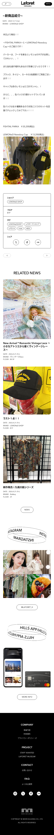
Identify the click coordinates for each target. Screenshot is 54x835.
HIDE (28, 228)
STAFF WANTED (27, 752)
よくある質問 (27, 784)
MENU (48, 4)
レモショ (12, 228)
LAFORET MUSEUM (27, 756)
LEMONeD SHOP (15, 202)
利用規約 (27, 734)
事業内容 (27, 730)
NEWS (27, 510)
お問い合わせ (27, 770)
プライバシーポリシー (26, 738)
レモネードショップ (32, 224)
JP (6, 4)
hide (20, 228)
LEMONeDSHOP (15, 224)
